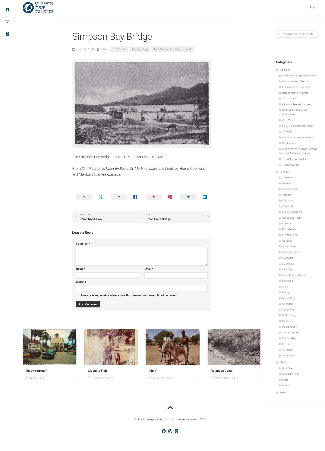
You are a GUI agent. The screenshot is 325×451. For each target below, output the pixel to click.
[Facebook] (7, 10)
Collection (285, 69)
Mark (104, 49)
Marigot (286, 292)
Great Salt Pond (290, 252)
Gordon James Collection (295, 81)
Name (80, 268)
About (313, 7)
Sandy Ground (290, 332)
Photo (285, 379)
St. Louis (286, 344)
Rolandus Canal (221, 371)
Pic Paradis (288, 321)
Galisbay (287, 240)
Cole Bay (287, 194)
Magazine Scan (290, 374)
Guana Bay (288, 257)
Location (284, 171)
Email (148, 268)
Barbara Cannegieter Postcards (299, 75)
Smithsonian (289, 143)
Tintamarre (288, 355)
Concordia (287, 206)
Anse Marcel (288, 177)
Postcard (287, 385)
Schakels (287, 131)
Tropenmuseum (290, 164)
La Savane (288, 263)
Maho (285, 286)
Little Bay (287, 269)
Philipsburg (288, 315)
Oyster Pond (288, 309)
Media (283, 362)
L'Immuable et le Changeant (297, 104)
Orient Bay (287, 303)
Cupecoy (286, 223)
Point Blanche (289, 326)
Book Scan (119, 49)
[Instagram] (7, 22)
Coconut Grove (289, 189)
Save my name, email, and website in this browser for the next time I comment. (128, 295)
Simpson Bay (139, 49)
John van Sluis (290, 98)
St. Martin (287, 349)
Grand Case (288, 246)
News (282, 392)
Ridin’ (153, 371)
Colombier (287, 200)
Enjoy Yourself (36, 371)
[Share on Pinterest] (159, 197)
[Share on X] (89, 197)
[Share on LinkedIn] (194, 197)
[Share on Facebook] (124, 197)
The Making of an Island (295, 159)
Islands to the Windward (295, 92)
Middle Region (289, 298)
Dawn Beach (289, 229)
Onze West (288, 120)
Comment (83, 243)
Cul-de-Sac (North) (292, 217)
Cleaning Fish (97, 371)
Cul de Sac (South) (292, 212)
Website (81, 281)
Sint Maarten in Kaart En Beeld (172, 49)
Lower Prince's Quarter (294, 275)
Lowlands (287, 280)
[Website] (7, 34)
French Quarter (290, 234)
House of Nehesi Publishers (296, 87)
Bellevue (286, 183)
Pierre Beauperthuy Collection (297, 126)
